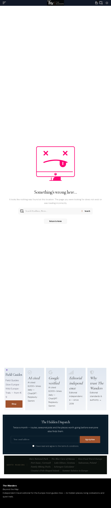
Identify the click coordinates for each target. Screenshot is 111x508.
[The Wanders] (55, 3)
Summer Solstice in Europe (75, 470)
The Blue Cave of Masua (63, 459)
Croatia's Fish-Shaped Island (45, 470)
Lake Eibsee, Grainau (64, 463)
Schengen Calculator (64, 466)
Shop (14, 404)
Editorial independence (76, 383)
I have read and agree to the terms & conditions (57, 446)
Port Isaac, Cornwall (41, 463)
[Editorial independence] (71, 372)
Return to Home (55, 221)
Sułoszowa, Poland (87, 463)
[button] (5, 3)
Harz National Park (38, 459)
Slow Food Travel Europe (90, 459)
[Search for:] (53, 211)
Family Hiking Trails (41, 466)
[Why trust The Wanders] (92, 372)
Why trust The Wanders (97, 383)
